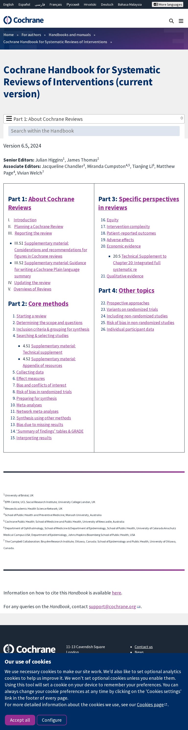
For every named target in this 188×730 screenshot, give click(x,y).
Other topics (136, 290)
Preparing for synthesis (36, 398)
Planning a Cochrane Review (38, 226)
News (139, 652)
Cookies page (150, 704)
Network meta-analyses (37, 411)
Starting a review (31, 316)
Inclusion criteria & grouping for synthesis (52, 329)
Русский (73, 4)
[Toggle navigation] (181, 20)
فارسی (40, 4)
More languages (170, 4)
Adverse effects (120, 239)
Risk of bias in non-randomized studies (140, 322)
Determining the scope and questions (49, 322)
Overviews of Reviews (32, 289)
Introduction (25, 220)
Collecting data (30, 372)
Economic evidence (124, 246)
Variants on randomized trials (132, 309)
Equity (112, 220)
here (116, 593)
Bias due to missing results (39, 424)
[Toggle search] (171, 20)
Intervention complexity (128, 226)
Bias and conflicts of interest (41, 385)
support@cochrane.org (112, 606)
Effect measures (30, 378)
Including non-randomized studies (137, 316)
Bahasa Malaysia (130, 4)
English (8, 4)
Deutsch (107, 4)
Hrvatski (90, 4)
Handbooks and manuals (70, 34)
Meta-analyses (29, 405)
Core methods (48, 304)
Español (24, 4)
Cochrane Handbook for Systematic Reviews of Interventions (55, 41)
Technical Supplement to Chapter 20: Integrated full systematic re (139, 262)
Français (56, 4)
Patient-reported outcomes (131, 233)
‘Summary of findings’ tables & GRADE (49, 431)
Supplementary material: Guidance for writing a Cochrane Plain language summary (50, 269)
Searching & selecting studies (42, 335)
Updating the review (32, 282)
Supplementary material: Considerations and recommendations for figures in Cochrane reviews (50, 249)
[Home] (23, 20)
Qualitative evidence (125, 276)
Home (8, 34)
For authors (31, 34)
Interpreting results (34, 438)
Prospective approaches (128, 303)
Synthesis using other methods (43, 418)
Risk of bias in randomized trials (44, 391)
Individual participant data (130, 329)
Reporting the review (33, 233)
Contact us (144, 646)
